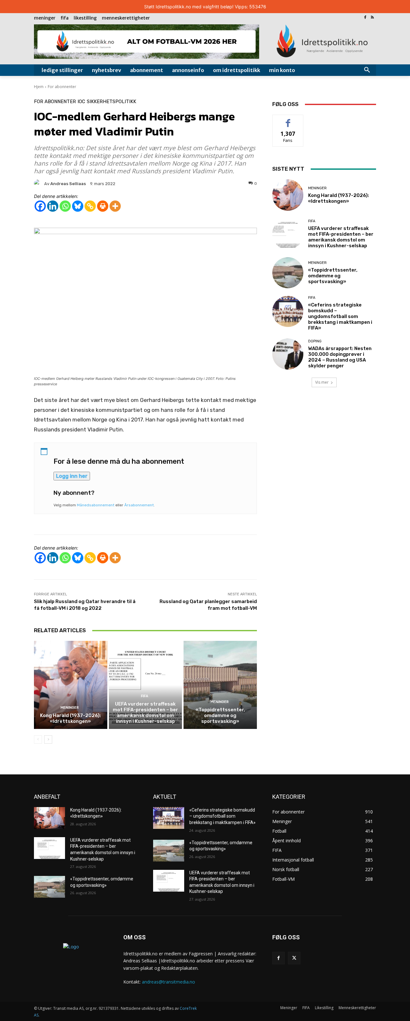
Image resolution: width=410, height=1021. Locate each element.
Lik (288, 119)
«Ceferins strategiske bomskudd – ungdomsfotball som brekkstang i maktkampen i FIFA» (340, 316)
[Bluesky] (77, 206)
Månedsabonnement (95, 505)
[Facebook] (365, 17)
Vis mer (322, 382)
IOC (81, 101)
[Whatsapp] (65, 206)
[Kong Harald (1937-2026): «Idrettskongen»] (70, 685)
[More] (115, 206)
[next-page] (48, 739)
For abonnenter (62, 86)
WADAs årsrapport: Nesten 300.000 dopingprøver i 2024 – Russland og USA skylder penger (340, 357)
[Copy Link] (90, 206)
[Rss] (372, 17)
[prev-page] (38, 739)
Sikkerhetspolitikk (111, 101)
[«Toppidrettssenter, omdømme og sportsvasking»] (220, 685)
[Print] (102, 206)
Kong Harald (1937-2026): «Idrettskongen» (70, 718)
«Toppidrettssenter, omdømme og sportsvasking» (220, 715)
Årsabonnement (139, 505)
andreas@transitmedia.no (168, 982)
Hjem (39, 86)
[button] (367, 70)
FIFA (144, 696)
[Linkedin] (52, 206)
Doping (315, 341)
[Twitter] (294, 958)
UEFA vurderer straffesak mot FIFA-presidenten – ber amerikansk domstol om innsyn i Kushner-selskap (145, 712)
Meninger (70, 707)
